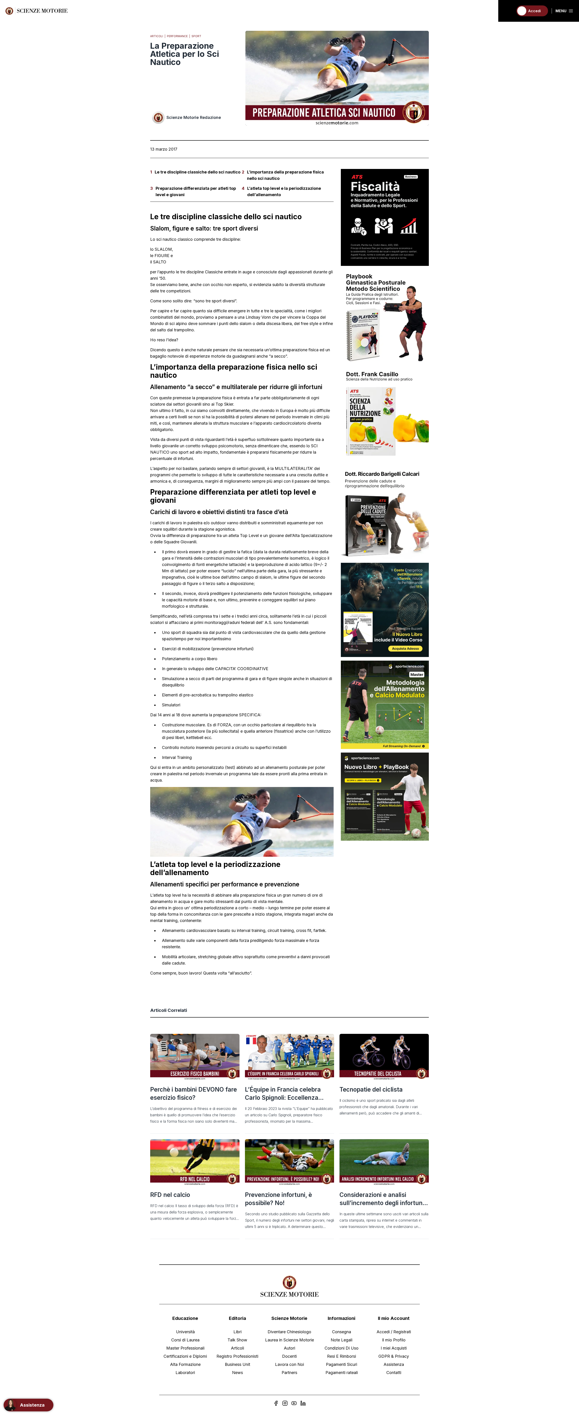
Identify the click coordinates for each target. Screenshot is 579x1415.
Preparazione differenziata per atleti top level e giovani (196, 191)
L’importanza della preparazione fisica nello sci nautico (285, 175)
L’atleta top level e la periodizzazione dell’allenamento (284, 191)
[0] (508, 10)
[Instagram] (285, 1403)
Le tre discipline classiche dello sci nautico (197, 172)
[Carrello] (508, 10)
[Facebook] (276, 1403)
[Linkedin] (303, 1403)
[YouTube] (294, 1403)
